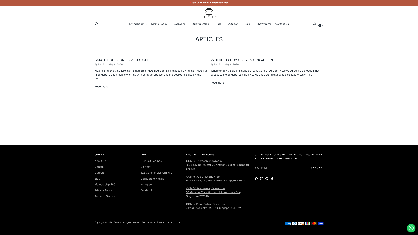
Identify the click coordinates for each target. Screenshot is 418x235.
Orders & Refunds (151, 161)
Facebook (146, 190)
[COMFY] (209, 13)
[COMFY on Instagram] (262, 179)
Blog (97, 178)
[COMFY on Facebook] (257, 179)
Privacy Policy (103, 190)
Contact (99, 166)
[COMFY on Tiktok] (272, 179)
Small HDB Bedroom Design (121, 60)
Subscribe (317, 167)
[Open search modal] (96, 24)
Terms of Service (105, 196)
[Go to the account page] (314, 24)
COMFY (117, 222)
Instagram (146, 184)
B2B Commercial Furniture (156, 172)
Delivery (145, 166)
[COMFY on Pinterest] (267, 179)
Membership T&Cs (106, 184)
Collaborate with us (152, 178)
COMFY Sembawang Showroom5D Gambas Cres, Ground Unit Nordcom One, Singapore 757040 (213, 192)
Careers (99, 172)
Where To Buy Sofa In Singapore (242, 60)
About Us (100, 161)
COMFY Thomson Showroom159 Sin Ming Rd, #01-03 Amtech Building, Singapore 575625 (217, 164)
